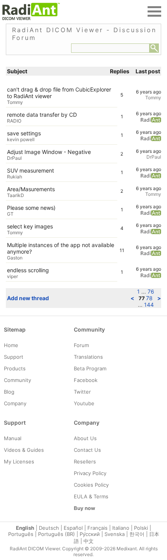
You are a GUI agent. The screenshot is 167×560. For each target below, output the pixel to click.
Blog (9, 392)
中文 (89, 541)
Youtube (84, 403)
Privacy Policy (90, 473)
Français (97, 528)
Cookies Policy (91, 485)
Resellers (85, 461)
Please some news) (31, 207)
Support (13, 357)
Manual (12, 438)
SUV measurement (30, 170)
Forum (81, 345)
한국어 (136, 534)
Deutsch (49, 528)
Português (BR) (56, 534)
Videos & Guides (24, 450)
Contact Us (87, 450)
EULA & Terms (91, 496)
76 (151, 291)
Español (73, 528)
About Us (85, 438)
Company (15, 403)
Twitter (82, 392)
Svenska (114, 534)
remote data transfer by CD (42, 114)
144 (149, 304)
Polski (141, 528)
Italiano (120, 528)
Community (17, 380)
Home (11, 345)
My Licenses (19, 461)
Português (20, 534)
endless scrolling (28, 270)
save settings (24, 133)
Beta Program (90, 368)
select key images (30, 226)
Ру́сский (90, 534)
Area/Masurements (31, 189)
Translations (88, 357)
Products (15, 368)
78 (149, 298)
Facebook (85, 380)
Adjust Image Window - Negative (49, 152)
